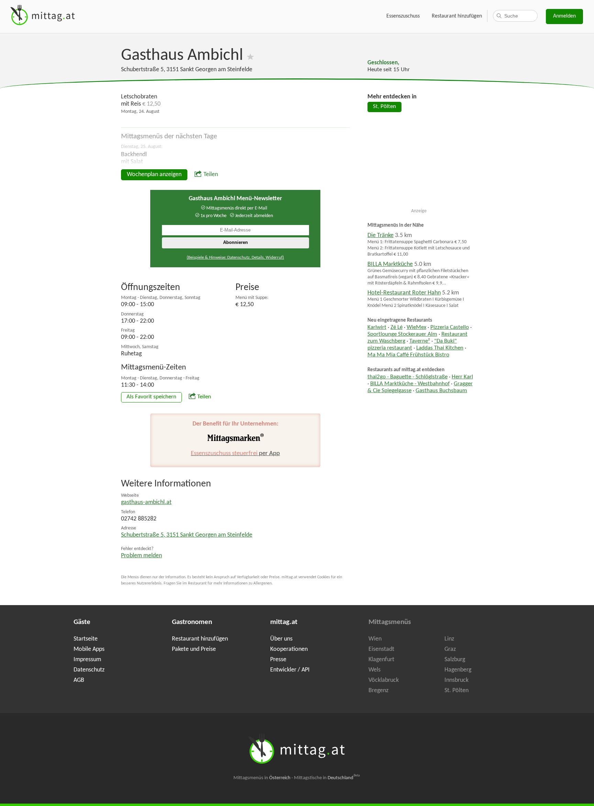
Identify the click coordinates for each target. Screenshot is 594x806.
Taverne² (419, 341)
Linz (449, 639)
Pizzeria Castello (449, 327)
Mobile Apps (89, 649)
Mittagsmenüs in (261, 778)
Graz (450, 649)
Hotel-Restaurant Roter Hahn (404, 293)
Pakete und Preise (194, 649)
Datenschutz (89, 670)
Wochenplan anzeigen (154, 175)
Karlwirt (376, 327)
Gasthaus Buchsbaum (441, 391)
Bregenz (378, 691)
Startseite (86, 639)
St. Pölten (384, 106)
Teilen (211, 175)
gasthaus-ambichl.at (146, 502)
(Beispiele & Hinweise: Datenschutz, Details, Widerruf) (235, 257)
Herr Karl (462, 377)
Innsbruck (456, 680)
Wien (375, 639)
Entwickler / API (290, 670)
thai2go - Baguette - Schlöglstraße (407, 377)
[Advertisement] (419, 163)
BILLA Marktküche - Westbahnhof (410, 384)
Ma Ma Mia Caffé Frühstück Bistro (408, 355)
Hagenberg (457, 670)
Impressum (87, 660)
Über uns (281, 639)
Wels (374, 670)
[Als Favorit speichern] (250, 55)
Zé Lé (396, 327)
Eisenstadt (381, 649)
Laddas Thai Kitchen (439, 348)
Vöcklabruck (383, 680)
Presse (278, 660)
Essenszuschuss (403, 16)
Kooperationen (289, 649)
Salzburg (454, 660)
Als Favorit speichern (151, 397)
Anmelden (564, 16)
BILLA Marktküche (390, 264)
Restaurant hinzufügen (457, 16)
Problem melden (141, 556)
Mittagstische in (327, 778)
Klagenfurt (381, 660)
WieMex (416, 327)
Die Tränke (380, 235)
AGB (79, 680)
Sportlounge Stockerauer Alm (402, 334)
